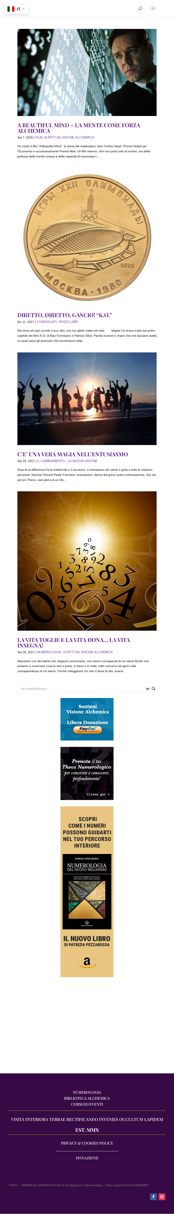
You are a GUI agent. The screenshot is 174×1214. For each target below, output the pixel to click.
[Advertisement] (87, 1027)
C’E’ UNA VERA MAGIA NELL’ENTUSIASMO (72, 454)
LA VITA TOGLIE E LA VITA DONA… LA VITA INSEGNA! (73, 642)
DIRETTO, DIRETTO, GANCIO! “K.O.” (64, 315)
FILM (38, 137)
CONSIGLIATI (47, 322)
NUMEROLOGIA (49, 652)
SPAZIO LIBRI (68, 322)
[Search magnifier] (154, 689)
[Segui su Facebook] (153, 1196)
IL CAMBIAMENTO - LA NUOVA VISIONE (67, 461)
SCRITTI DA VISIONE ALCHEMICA (69, 137)
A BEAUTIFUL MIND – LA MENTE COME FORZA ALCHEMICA (78, 127)
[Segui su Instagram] (162, 1196)
